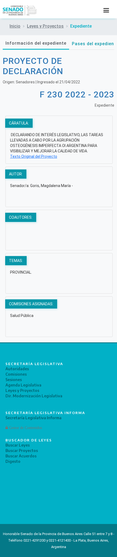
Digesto (12, 461)
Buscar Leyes (17, 445)
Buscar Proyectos (21, 450)
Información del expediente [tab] (35, 43)
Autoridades (17, 368)
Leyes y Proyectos (45, 26)
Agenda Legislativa (23, 385)
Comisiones (16, 374)
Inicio (15, 26)
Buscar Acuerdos (20, 456)
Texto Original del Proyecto (33, 156)
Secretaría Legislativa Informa (33, 417)
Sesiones (13, 379)
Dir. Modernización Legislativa (33, 396)
